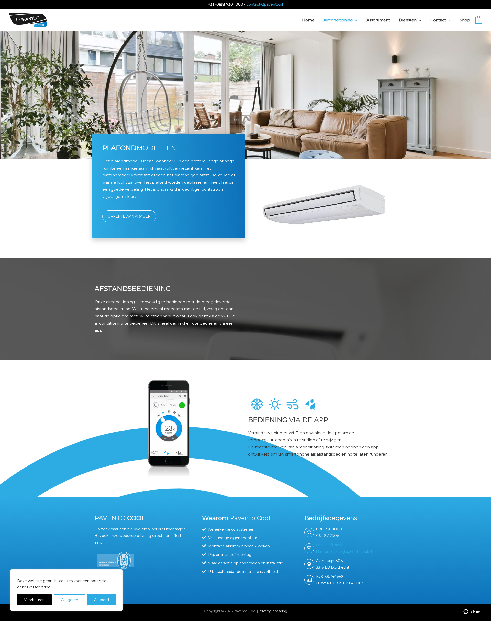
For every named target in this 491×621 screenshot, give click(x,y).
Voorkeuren (34, 600)
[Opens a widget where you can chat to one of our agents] (471, 612)
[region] (66, 590)
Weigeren (69, 600)
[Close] (117, 574)
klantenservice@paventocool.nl (344, 551)
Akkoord (101, 600)
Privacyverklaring (273, 611)
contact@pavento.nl (265, 4)
